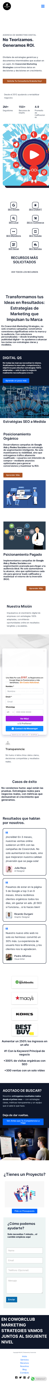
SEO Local (13, 222)
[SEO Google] (13, 205)
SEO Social (14, 249)
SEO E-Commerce (35, 222)
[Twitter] (20, 1377)
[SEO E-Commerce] (35, 218)
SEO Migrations (13, 236)
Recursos (24, 1363)
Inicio (24, 1356)
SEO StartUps (35, 249)
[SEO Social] (13, 244)
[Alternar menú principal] (42, 6)
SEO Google (13, 209)
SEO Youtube (35, 236)
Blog (24, 1369)
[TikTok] (28, 1377)
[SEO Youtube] (35, 231)
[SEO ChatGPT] (35, 205)
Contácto (24, 1373)
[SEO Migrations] (13, 231)
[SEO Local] (13, 218)
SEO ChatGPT (35, 209)
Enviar (11, 1299)
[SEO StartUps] (35, 244)
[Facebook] (16, 1377)
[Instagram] (24, 1377)
